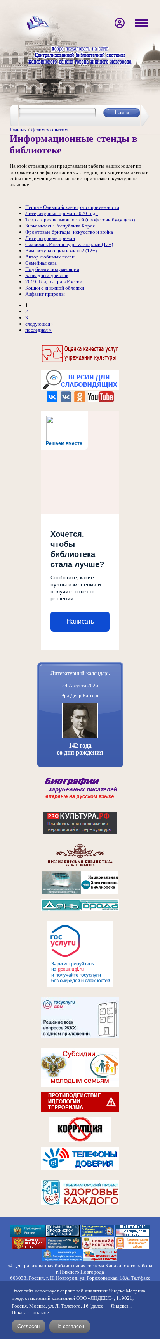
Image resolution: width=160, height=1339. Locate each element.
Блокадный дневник (46, 275)
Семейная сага (41, 263)
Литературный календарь (80, 673)
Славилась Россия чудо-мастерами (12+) (69, 244)
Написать (80, 621)
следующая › (39, 324)
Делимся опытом (49, 130)
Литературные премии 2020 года (61, 213)
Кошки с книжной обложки (54, 288)
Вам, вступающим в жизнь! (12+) (61, 250)
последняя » (38, 330)
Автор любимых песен (50, 257)
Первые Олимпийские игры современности (72, 207)
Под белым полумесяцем (52, 269)
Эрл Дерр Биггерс (80, 695)
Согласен (28, 1326)
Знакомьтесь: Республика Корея (60, 226)
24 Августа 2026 (80, 685)
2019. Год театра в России (53, 281)
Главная (18, 130)
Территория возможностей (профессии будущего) (80, 219)
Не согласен (69, 1326)
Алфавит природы (45, 294)
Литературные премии (50, 238)
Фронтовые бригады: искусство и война (69, 232)
